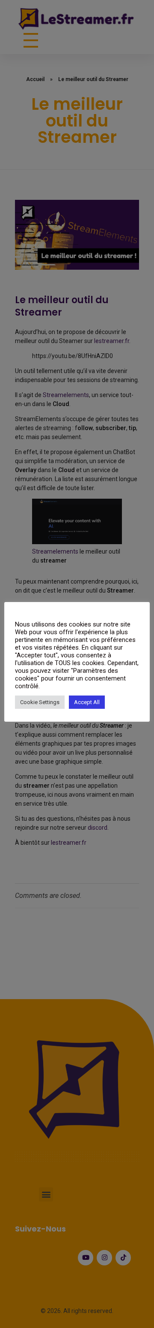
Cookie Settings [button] (39, 702)
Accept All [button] (87, 702)
